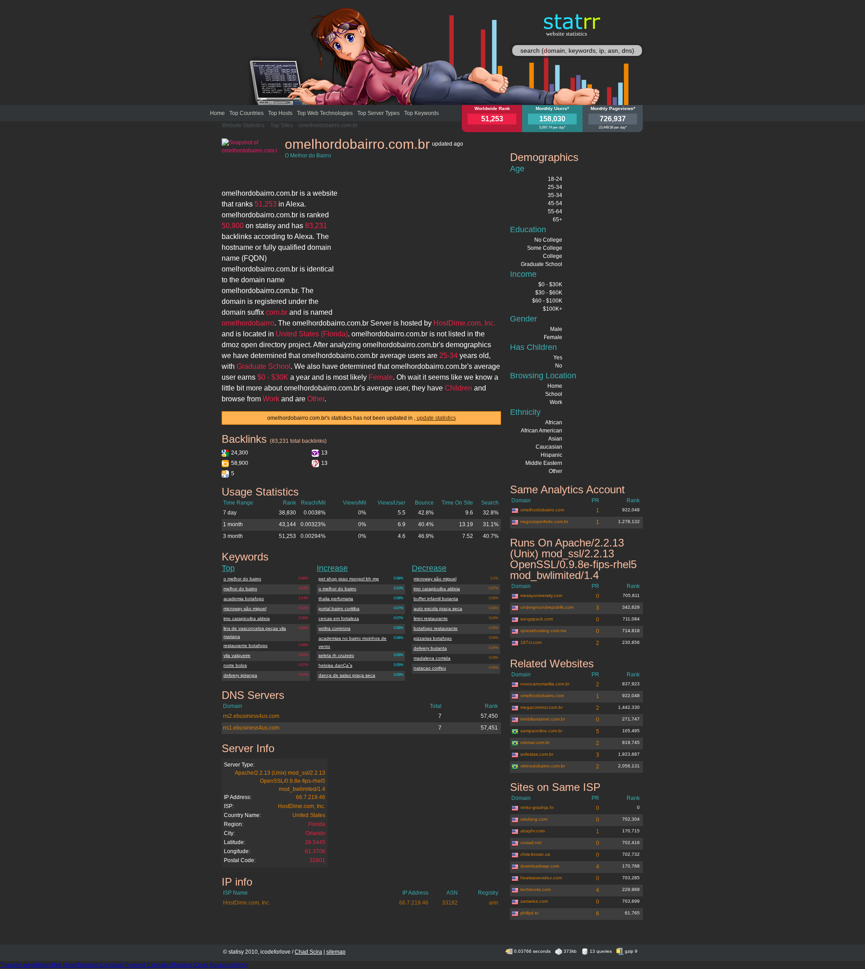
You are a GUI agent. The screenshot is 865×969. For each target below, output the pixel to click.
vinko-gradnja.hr (537, 807)
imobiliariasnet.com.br (542, 718)
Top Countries (246, 113)
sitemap (336, 952)
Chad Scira (308, 952)
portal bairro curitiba (339, 608)
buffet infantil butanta (436, 598)
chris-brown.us (535, 854)
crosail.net (531, 842)
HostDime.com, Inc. (301, 806)
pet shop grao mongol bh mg (349, 578)
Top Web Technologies (325, 113)
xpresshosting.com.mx (543, 630)
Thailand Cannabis (100, 965)
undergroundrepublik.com (547, 607)
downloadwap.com (539, 865)
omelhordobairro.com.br (328, 125)
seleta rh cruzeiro (336, 655)
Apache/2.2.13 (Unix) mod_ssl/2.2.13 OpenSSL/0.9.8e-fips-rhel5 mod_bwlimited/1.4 (280, 781)
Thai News (64, 965)
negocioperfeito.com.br (544, 521)
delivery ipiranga (240, 675)
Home (217, 113)
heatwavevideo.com (541, 877)
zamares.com (534, 901)
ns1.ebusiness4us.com (251, 728)
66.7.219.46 (310, 797)
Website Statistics (243, 125)
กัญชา (241, 965)
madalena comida (432, 658)
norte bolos (235, 665)
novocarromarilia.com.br (544, 683)
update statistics (436, 418)
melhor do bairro (240, 588)
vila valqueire (236, 655)
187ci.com (531, 642)
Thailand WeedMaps (25, 965)
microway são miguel (244, 608)
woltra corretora (335, 628)
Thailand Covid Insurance (202, 965)
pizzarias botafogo (433, 638)
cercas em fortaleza (339, 618)
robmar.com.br (535, 742)
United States (308, 815)
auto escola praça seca (438, 608)
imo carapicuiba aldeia (246, 618)
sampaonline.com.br (541, 730)
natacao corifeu (430, 668)
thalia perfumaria (336, 598)
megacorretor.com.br (541, 707)
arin (493, 903)
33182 (450, 903)
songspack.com (536, 618)
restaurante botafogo (245, 645)
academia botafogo (243, 598)
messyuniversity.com (541, 595)
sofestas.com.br (536, 754)
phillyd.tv (529, 912)
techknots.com (535, 889)
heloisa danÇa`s (335, 665)
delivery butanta (430, 648)
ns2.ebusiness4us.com (251, 716)
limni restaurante (431, 618)
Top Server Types (378, 113)
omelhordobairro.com (542, 509)
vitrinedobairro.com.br (542, 765)
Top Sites (281, 125)
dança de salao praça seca (347, 675)
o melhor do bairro (242, 578)
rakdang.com (533, 819)
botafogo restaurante (436, 628)
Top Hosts (280, 113)
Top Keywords (421, 113)
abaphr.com (532, 830)
